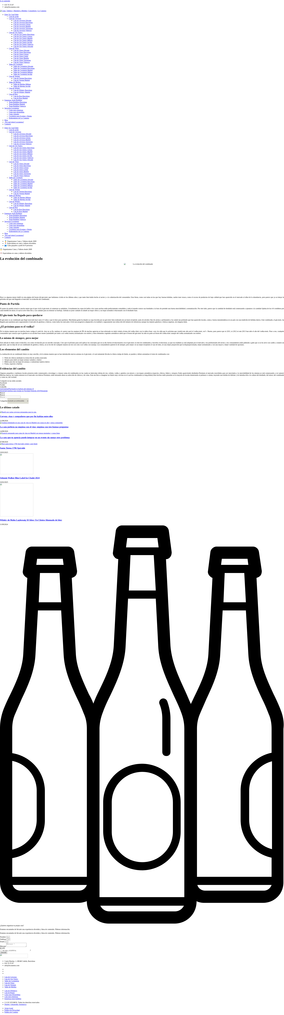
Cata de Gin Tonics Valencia (23, 44)
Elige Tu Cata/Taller (11, 14)
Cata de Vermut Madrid (21, 80)
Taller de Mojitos (15, 82)
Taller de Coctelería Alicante (23, 66)
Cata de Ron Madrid (20, 98)
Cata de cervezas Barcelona (23, 22)
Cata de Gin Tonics (15, 32)
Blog (6, 120)
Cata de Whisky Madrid (21, 92)
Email (2, 942)
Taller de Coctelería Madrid (23, 70)
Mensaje (3, 946)
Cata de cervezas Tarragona (23, 28)
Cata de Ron (13, 94)
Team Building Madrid (17, 104)
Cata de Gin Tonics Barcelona (23, 34)
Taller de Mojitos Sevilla (21, 86)
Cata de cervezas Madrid (22, 26)
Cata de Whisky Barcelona (22, 90)
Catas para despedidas (16, 112)
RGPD (2, 948)
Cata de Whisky (14, 88)
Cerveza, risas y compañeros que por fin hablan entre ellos (26, 416)
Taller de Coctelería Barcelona (24, 68)
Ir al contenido (5, 1)
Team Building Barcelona (18, 102)
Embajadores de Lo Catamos (19, 118)
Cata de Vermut (14, 76)
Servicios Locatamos (11, 108)
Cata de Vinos (14, 48)
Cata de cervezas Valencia (22, 30)
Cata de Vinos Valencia (21, 62)
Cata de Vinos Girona (21, 54)
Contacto (7, 124)
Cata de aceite (14, 16)
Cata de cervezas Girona (21, 24)
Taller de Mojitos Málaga (22, 84)
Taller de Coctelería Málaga (23, 72)
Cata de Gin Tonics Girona (22, 36)
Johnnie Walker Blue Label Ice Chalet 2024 (20, 478)
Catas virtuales (14, 114)
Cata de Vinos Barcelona (22, 52)
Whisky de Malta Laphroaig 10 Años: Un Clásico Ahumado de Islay (31, 520)
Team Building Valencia (17, 106)
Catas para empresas (16, 110)
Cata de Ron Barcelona (21, 96)
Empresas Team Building (13, 100)
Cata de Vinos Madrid (21, 58)
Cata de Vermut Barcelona (22, 78)
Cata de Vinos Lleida (20, 56)
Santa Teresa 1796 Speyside (12, 448)
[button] (142, 383)
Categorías (3, 401)
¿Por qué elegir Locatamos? (14, 122)
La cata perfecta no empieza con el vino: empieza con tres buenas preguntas (34, 427)
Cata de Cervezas (15, 18)
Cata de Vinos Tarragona (22, 60)
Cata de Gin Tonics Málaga (23, 40)
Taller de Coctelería (16, 64)
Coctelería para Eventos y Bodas (20, 116)
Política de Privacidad (23, 950)
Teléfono (3, 939)
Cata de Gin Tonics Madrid (22, 38)
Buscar (2, 393)
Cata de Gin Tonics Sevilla (22, 42)
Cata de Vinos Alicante (21, 50)
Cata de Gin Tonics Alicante (23, 46)
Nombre (3, 937)
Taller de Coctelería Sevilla (22, 74)
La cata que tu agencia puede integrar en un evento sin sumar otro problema (35, 437)
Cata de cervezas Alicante (22, 20)
